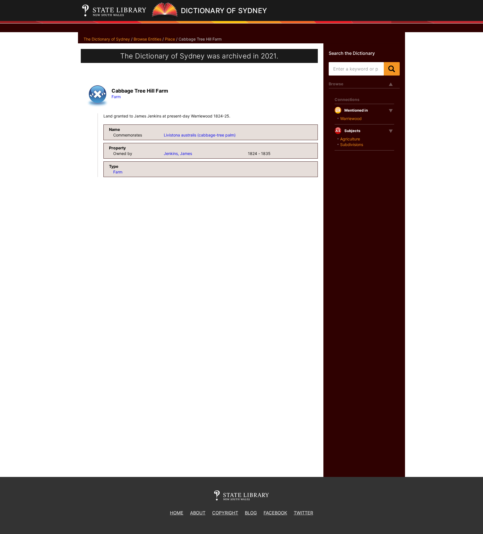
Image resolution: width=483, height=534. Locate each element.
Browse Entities (147, 39)
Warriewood (351, 118)
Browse (336, 83)
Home (176, 513)
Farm (116, 96)
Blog (251, 513)
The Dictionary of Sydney (107, 39)
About (197, 513)
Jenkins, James (178, 153)
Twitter (303, 513)
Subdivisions (351, 144)
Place (170, 39)
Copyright (225, 513)
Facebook (275, 513)
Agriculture (350, 139)
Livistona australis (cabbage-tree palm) (200, 135)
